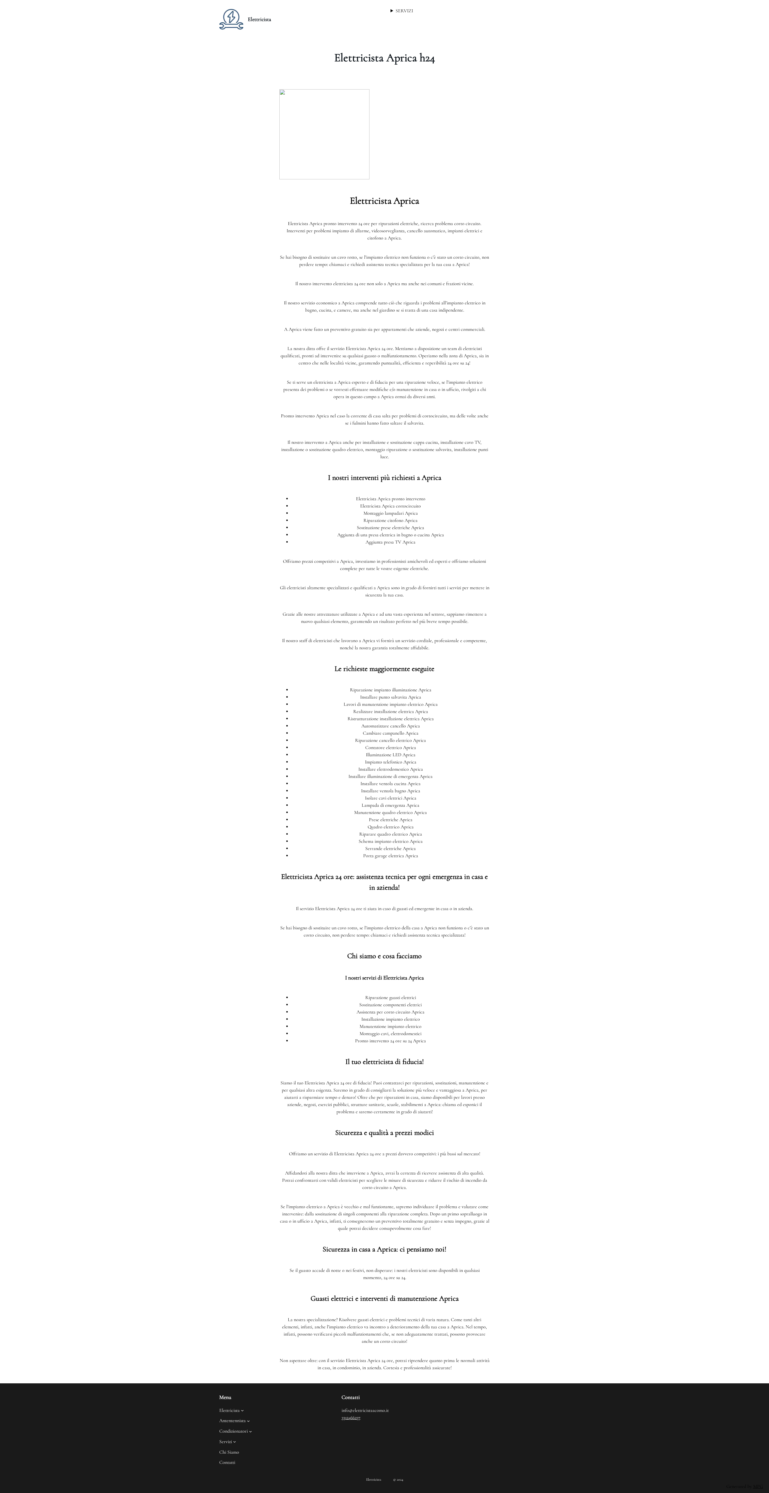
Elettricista (259, 19)
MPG (758, 1486)
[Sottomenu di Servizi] (234, 1441)
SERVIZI (404, 11)
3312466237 (351, 1418)
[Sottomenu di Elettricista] (242, 1410)
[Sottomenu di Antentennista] (248, 1420)
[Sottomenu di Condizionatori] (250, 1431)
